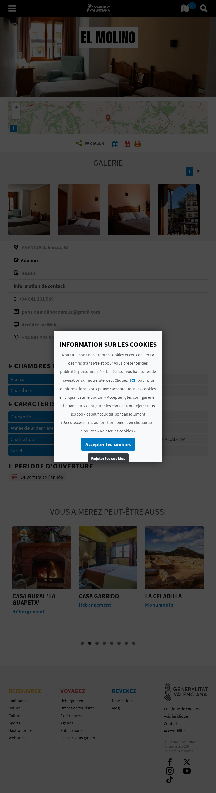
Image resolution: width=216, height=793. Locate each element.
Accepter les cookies (108, 444)
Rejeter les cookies (108, 458)
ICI (132, 380)
